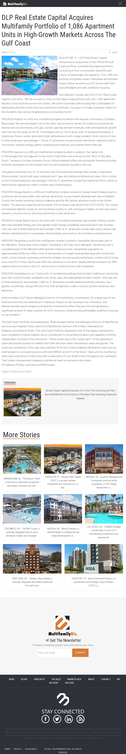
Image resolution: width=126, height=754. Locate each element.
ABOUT (91, 679)
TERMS (7, 749)
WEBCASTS (39, 679)
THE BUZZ (56, 679)
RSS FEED (69, 682)
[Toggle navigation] (120, 3)
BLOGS (24, 679)
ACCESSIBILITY (31, 749)
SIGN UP (81, 652)
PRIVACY (18, 749)
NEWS (11, 679)
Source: (17, 372)
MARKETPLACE (74, 679)
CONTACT (105, 679)
